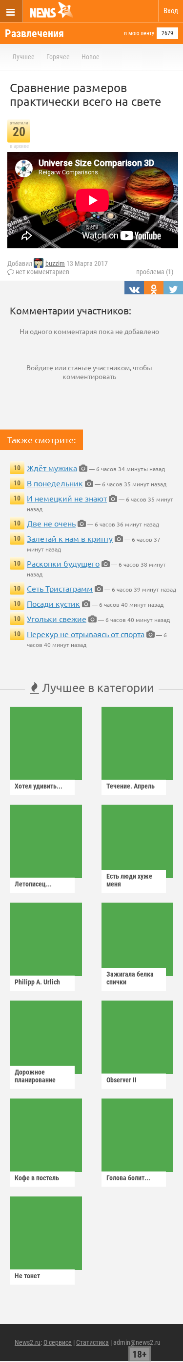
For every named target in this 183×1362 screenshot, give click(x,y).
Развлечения (34, 33)
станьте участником (99, 367)
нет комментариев (42, 272)
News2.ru (28, 1342)
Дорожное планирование (35, 1076)
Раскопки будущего (63, 563)
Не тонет (27, 1276)
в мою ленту (139, 33)
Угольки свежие (56, 618)
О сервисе (57, 1342)
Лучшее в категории (96, 687)
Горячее (58, 57)
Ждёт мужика (52, 468)
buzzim (55, 263)
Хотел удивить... (38, 786)
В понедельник (55, 483)
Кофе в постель (37, 1178)
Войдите (39, 367)
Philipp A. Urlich (37, 982)
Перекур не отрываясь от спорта (85, 634)
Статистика (92, 1342)
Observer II (121, 1080)
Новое (90, 57)
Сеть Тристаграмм (60, 588)
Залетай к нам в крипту (70, 538)
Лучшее (23, 57)
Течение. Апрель (130, 786)
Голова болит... (128, 1178)
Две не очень (51, 523)
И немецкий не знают (67, 498)
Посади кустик (53, 603)
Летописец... (33, 884)
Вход (170, 10)
